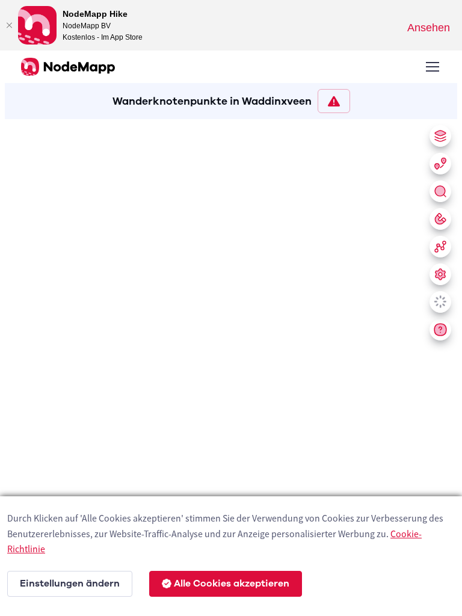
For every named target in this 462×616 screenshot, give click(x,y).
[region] (231, 365)
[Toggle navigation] (432, 67)
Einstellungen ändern (70, 583)
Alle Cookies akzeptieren (231, 583)
